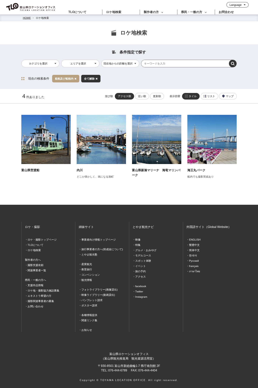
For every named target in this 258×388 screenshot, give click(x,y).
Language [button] (235, 4)
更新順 (157, 96)
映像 (138, 239)
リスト (211, 96)
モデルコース (143, 255)
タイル (193, 96)
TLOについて (77, 12)
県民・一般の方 (191, 12)
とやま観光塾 (89, 254)
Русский (194, 260)
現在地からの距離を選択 (118, 63)
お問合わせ (226, 12)
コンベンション (90, 274)
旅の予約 (140, 271)
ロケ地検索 (113, 12)
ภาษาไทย (194, 271)
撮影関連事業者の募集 (41, 301)
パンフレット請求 (92, 300)
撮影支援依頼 (35, 265)
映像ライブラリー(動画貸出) (98, 294)
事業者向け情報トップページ (98, 239)
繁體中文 (194, 244)
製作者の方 (151, 12)
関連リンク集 (89, 320)
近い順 (142, 96)
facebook (140, 286)
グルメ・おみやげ (145, 250)
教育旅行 (86, 269)
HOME (27, 17)
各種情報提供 (89, 315)
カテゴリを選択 (38, 63)
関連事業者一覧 (37, 270)
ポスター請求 (89, 305)
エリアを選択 (78, 63)
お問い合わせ (35, 306)
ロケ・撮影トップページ (42, 239)
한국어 (193, 255)
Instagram (141, 296)
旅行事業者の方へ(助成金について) (102, 249)
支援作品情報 (35, 285)
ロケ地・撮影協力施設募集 (43, 290)
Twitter (139, 291)
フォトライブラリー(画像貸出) (99, 289)
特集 (138, 244)
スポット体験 (143, 260)
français (194, 266)
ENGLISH (195, 239)
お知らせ (86, 329)
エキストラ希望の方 (39, 295)
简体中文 (194, 250)
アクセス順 (124, 96)
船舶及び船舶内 (64, 78)
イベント (140, 266)
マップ (230, 96)
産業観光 (86, 264)
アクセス (140, 276)
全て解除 (89, 78)
